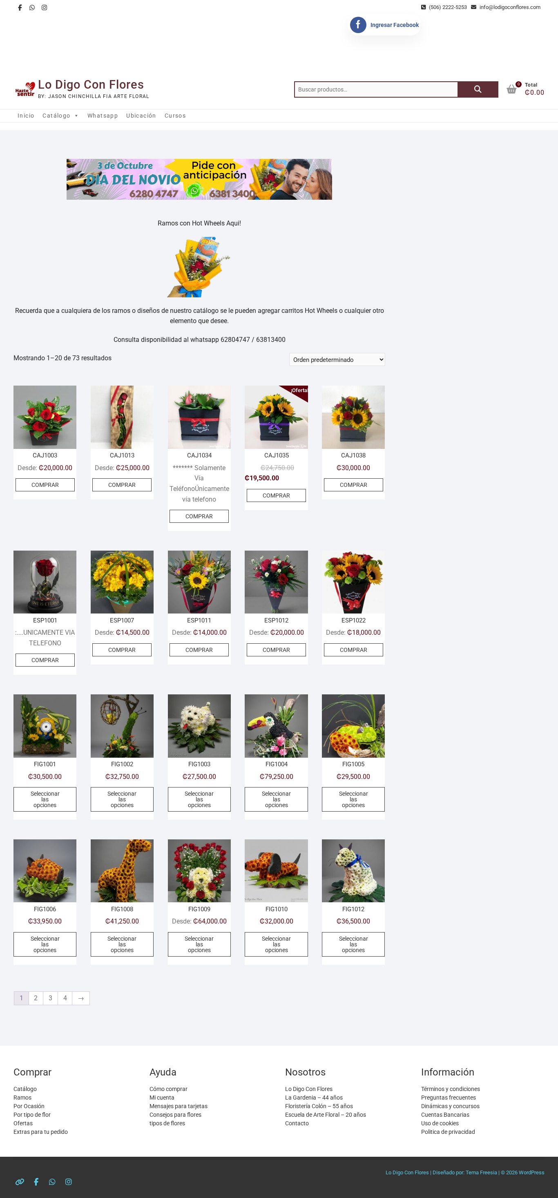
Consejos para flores (175, 1114)
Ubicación (141, 115)
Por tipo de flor (32, 1114)
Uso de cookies (440, 1123)
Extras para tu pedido (40, 1132)
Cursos (175, 115)
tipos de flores (167, 1123)
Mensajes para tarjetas (179, 1106)
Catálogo (56, 115)
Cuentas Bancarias (445, 1114)
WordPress (532, 1172)
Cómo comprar (168, 1089)
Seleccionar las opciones (45, 799)
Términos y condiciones (450, 1089)
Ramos (22, 1097)
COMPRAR (45, 485)
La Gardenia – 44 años (314, 1097)
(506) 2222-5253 (447, 7)
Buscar (478, 89)
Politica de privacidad (448, 1132)
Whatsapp (102, 115)
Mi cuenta (162, 1097)
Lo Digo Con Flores (91, 84)
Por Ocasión (29, 1106)
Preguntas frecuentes (448, 1097)
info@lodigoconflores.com (509, 7)
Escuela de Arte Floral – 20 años (325, 1114)
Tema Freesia (481, 1172)
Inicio (26, 115)
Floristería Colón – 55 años (319, 1106)
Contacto (297, 1123)
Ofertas (23, 1123)
